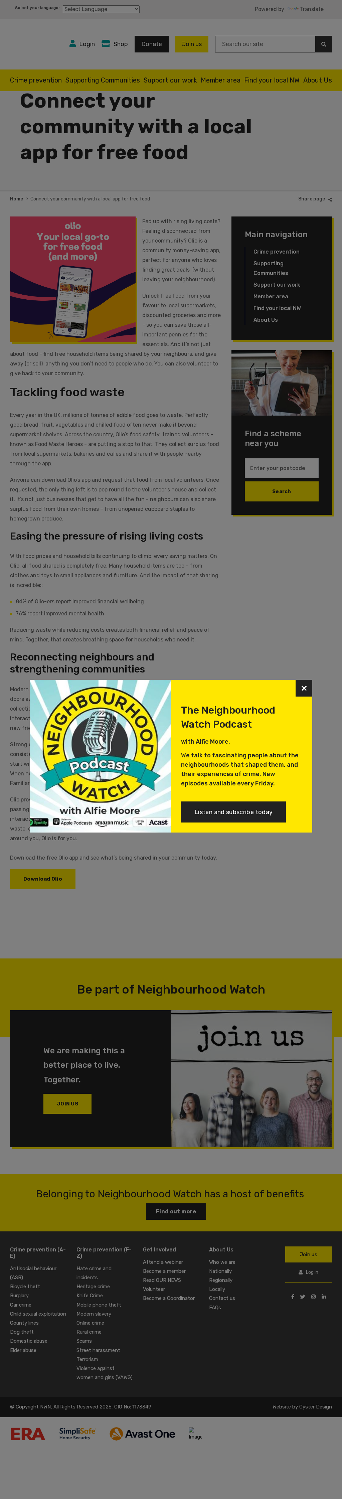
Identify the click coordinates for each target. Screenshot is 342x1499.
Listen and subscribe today (233, 812)
